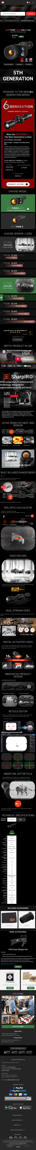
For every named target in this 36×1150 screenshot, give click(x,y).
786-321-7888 (5, 1070)
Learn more (14, 810)
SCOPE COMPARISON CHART (18, 1048)
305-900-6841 (12, 1067)
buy (18, 966)
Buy (21, 36)
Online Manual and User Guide (8, 964)
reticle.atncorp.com (8, 718)
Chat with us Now (16, 1068)
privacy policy (23, 1143)
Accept (18, 1147)
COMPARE (28, 64)
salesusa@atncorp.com (13, 1079)
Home (1, 20)
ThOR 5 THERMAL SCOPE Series (12, 20)
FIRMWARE (19, 64)
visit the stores (18, 1026)
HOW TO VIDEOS (9, 64)
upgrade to (16, 184)
